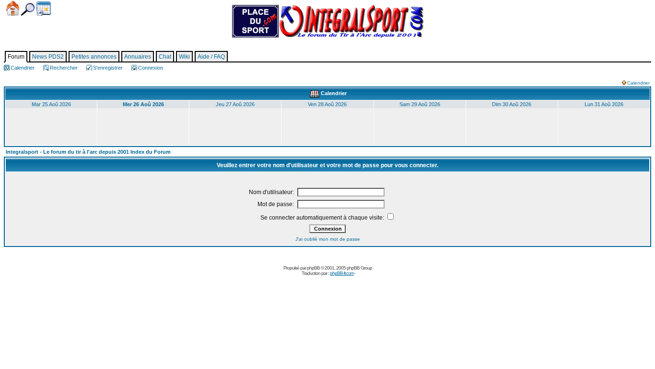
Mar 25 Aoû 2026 (51, 104)
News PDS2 (48, 56)
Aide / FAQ (211, 56)
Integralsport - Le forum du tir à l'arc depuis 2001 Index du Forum (88, 152)
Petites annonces (94, 56)
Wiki (184, 56)
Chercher (28, 9)
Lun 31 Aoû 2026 (604, 104)
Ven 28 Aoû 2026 (327, 104)
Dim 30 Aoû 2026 (511, 104)
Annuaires (137, 56)
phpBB (313, 268)
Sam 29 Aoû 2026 (419, 104)
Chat (165, 56)
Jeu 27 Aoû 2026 (235, 104)
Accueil (12, 8)
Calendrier (43, 8)
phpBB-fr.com (342, 273)
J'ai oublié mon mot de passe (327, 239)
